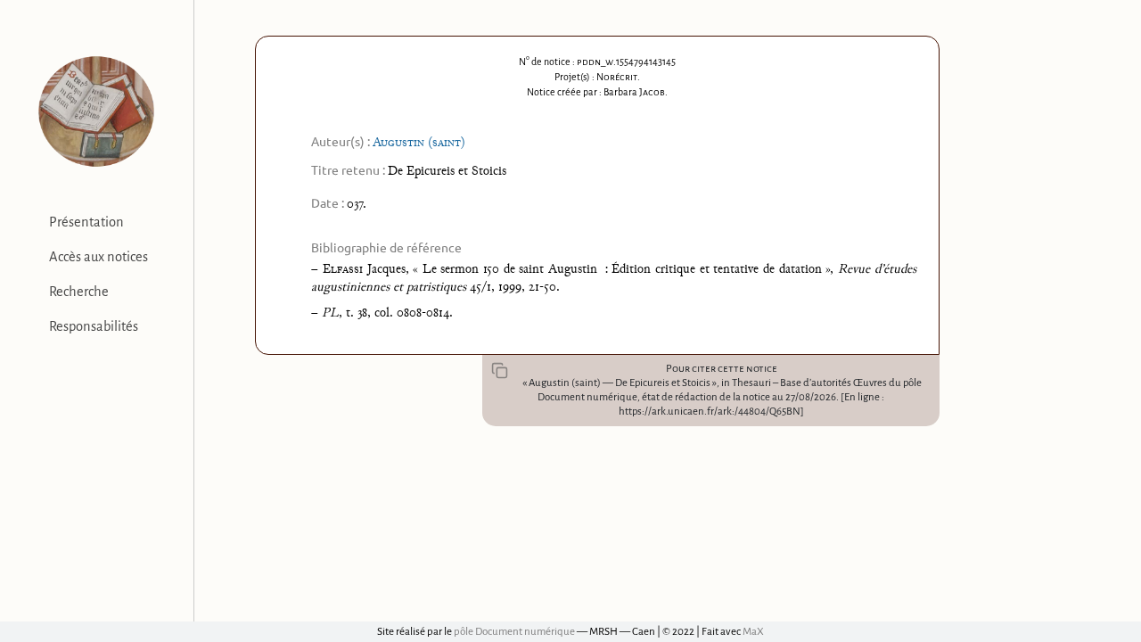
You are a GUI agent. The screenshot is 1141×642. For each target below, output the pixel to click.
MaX (753, 632)
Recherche (79, 291)
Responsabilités (93, 326)
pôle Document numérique (514, 632)
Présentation (86, 222)
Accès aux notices (98, 257)
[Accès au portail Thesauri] (96, 111)
